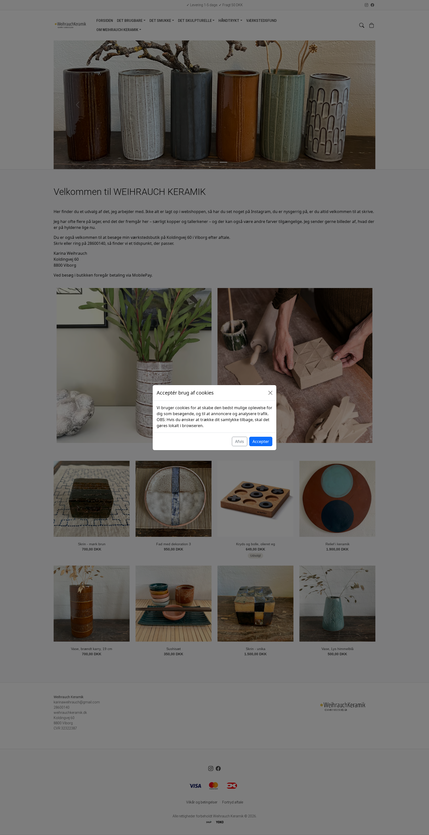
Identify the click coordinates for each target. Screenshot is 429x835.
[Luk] (270, 393)
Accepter (260, 441)
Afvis (239, 441)
